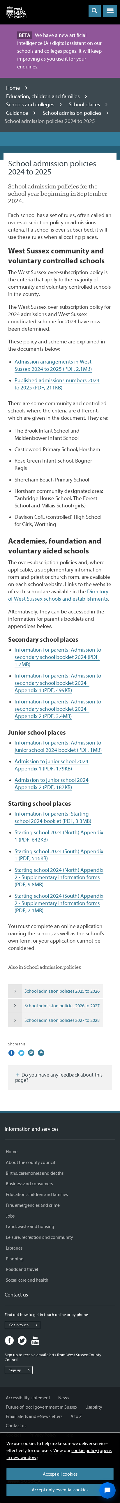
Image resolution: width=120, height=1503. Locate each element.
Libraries (14, 1248)
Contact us (16, 1425)
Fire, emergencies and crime (33, 1205)
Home (13, 88)
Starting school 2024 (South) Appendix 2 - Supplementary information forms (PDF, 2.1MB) (59, 903)
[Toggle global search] (95, 11)
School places (85, 104)
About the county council (30, 1162)
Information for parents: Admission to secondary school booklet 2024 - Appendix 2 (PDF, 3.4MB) (58, 708)
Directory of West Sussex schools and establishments (58, 595)
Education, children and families (43, 96)
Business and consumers (29, 1183)
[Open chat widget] (107, 1490)
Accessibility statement (28, 1397)
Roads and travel (22, 1269)
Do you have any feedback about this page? (59, 1077)
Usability (93, 1407)
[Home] (16, 13)
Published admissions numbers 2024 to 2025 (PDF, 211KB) (57, 384)
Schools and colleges (31, 104)
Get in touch (19, 1325)
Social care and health (27, 1280)
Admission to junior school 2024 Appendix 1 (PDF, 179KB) (52, 765)
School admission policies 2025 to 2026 (62, 991)
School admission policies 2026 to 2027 (62, 1005)
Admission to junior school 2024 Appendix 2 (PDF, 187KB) (52, 784)
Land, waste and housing (30, 1226)
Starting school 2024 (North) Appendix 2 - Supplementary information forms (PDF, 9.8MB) (59, 877)
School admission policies (73, 113)
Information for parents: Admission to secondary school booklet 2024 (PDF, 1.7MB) (58, 657)
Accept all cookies (60, 1474)
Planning (15, 1259)
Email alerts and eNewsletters (34, 1416)
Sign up (15, 1370)
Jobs (10, 1216)
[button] (110, 11)
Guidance (17, 113)
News (63, 1397)
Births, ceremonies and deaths (34, 1173)
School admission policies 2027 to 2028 (62, 1020)
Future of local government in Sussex (41, 1407)
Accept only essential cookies (60, 1490)
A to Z (76, 1416)
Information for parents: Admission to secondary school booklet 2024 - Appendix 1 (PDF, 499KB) (58, 683)
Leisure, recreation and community (39, 1237)
